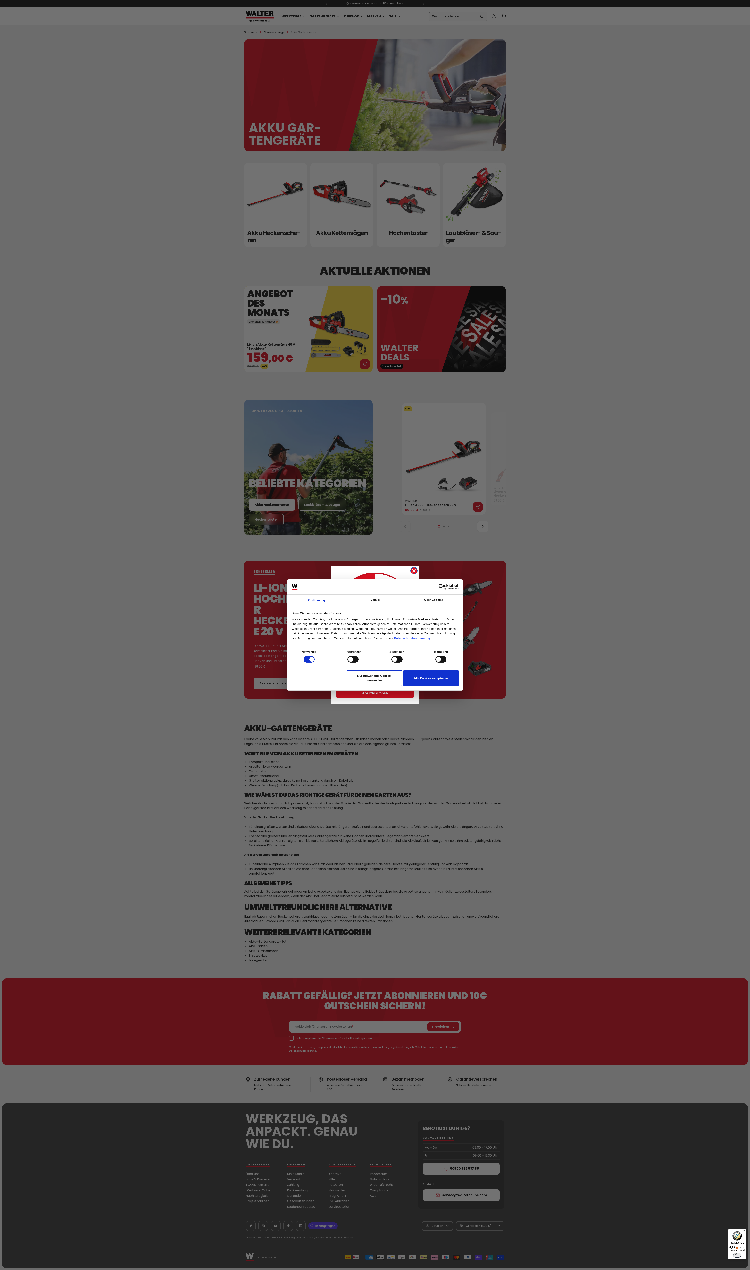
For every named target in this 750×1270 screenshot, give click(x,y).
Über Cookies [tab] (433, 599)
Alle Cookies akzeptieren (431, 678)
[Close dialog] (414, 570)
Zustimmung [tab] (316, 600)
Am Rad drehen (375, 693)
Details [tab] (375, 599)
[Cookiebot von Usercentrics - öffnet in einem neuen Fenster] (441, 587)
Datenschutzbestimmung (412, 638)
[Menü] (743, 1231)
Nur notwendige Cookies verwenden (374, 678)
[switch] (353, 659)
